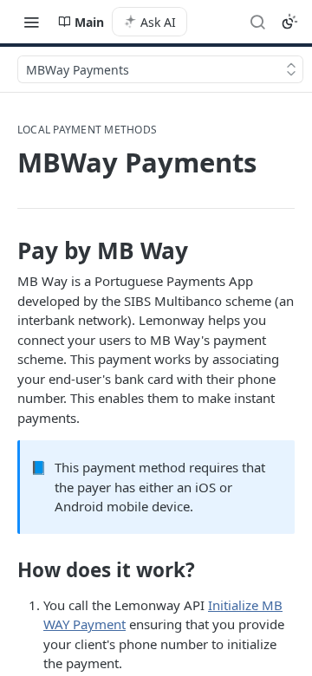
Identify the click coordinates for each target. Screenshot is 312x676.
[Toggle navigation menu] (31, 22)
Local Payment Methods (87, 130)
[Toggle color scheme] (289, 22)
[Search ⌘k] (257, 22)
